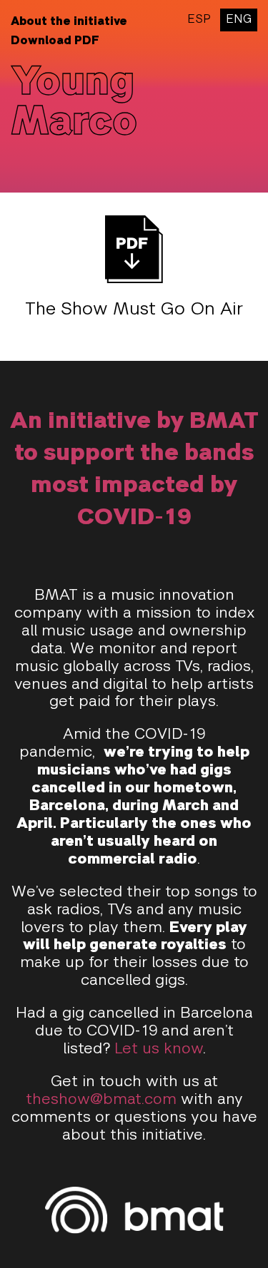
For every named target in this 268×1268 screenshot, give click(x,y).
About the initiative (69, 22)
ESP (199, 20)
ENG (239, 20)
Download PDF (55, 41)
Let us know (158, 1049)
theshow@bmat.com (101, 1100)
